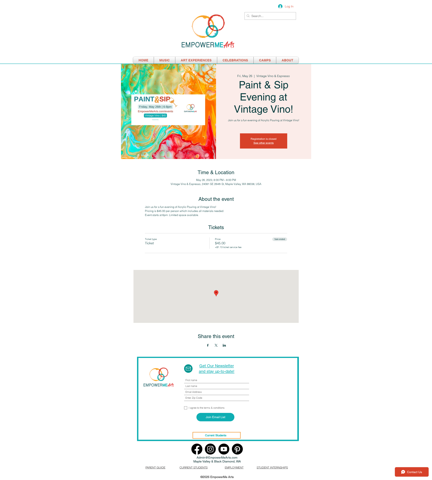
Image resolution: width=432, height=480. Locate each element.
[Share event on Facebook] (207, 345)
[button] (265, 60)
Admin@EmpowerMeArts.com (217, 457)
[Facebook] (196, 449)
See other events (263, 142)
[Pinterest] (237, 449)
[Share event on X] (216, 345)
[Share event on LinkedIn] (224, 345)
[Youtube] (223, 449)
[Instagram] (210, 449)
